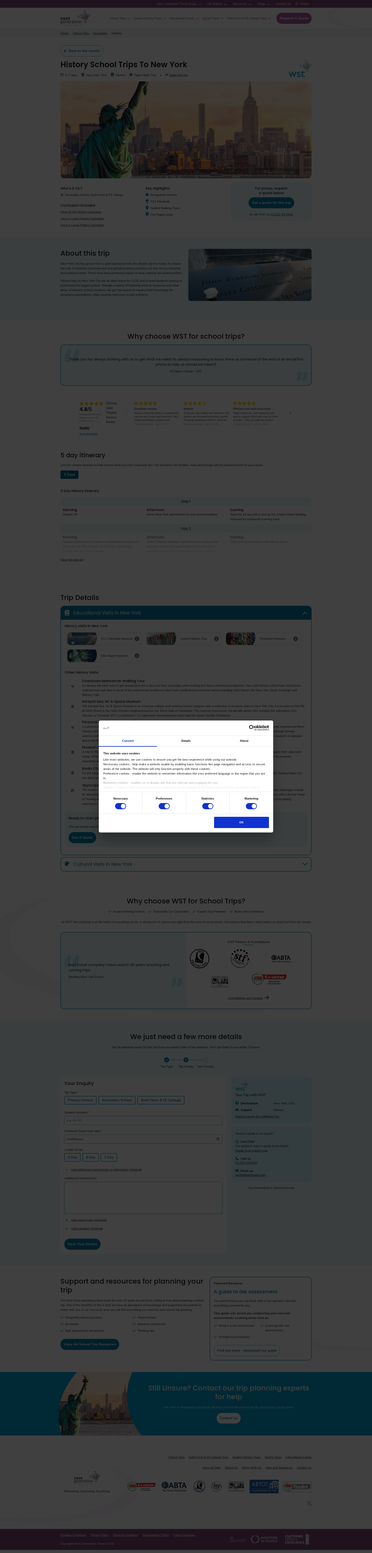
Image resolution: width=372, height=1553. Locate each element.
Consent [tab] (128, 740)
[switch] (164, 806)
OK (241, 822)
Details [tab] (186, 740)
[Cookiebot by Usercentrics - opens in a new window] (252, 728)
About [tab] (244, 740)
